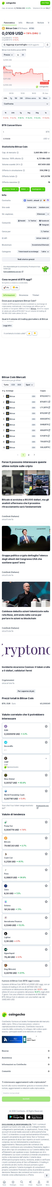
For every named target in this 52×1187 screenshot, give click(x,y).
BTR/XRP (44, 413)
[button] (31, 207)
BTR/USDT (44, 396)
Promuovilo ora (42, 806)
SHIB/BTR (44, 424)
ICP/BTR (43, 436)
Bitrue (33, 309)
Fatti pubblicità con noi (12, 272)
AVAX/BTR (44, 419)
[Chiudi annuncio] (46, 758)
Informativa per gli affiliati (11, 380)
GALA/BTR (44, 447)
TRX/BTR (44, 441)
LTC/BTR (44, 407)
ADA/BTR (44, 430)
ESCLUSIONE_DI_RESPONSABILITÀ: (17, 1124)
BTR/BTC (44, 402)
